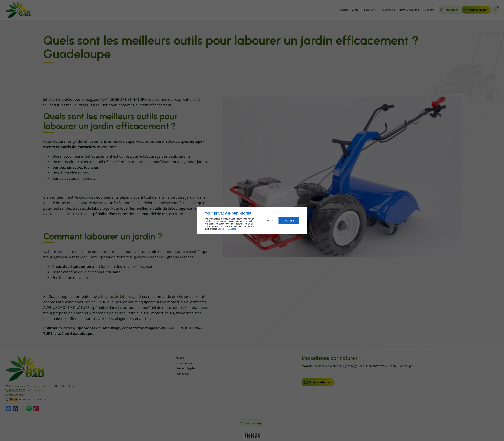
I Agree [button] (289, 220)
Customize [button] (269, 220)
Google (220, 229)
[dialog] (252, 220)
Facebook (231, 229)
